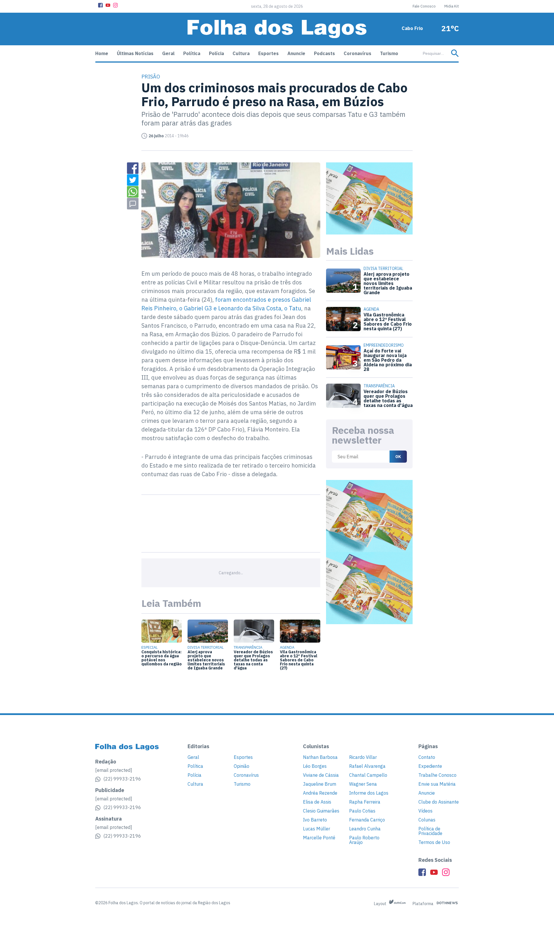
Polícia (216, 53)
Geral (168, 53)
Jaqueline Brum (319, 784)
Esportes (268, 53)
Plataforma (423, 903)
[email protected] (113, 770)
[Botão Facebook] (100, 5)
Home (101, 53)
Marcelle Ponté (319, 837)
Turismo (389, 53)
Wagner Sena (363, 784)
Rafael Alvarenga (367, 766)
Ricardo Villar (363, 757)
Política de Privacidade (430, 831)
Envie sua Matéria (437, 784)
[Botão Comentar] (132, 203)
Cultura (241, 53)
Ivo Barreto (315, 820)
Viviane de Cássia (321, 775)
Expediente (430, 766)
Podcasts (324, 53)
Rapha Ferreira (364, 802)
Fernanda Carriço (367, 820)
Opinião (241, 766)
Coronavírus (357, 53)
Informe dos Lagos (368, 793)
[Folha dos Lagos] (277, 29)
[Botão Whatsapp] (132, 192)
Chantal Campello (368, 775)
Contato (426, 757)
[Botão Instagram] (115, 5)
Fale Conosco (424, 6)
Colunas (426, 820)
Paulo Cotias (362, 811)
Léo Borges (315, 766)
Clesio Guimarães (321, 811)
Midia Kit (451, 6)
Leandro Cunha (365, 829)
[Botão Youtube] (108, 5)
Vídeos (425, 811)
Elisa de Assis (317, 802)
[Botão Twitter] (132, 180)
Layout (380, 903)
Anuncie (296, 53)
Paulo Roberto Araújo (364, 840)
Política (191, 53)
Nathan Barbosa (320, 757)
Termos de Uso (434, 842)
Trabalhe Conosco (437, 775)
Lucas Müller (316, 829)
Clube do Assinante (438, 802)
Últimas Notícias (135, 53)
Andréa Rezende (320, 793)
